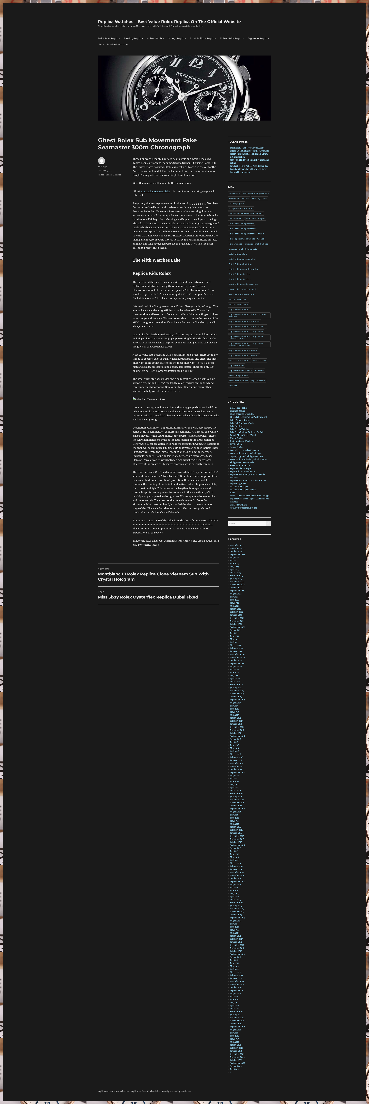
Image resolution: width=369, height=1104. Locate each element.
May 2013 (234, 930)
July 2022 (234, 597)
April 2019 (234, 715)
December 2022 (237, 581)
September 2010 (237, 1027)
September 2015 (237, 845)
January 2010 (236, 1051)
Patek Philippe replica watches (243, 284)
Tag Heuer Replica (258, 38)
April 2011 (234, 1005)
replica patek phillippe (239, 360)
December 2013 (237, 908)
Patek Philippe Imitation (240, 264)
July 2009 (234, 1069)
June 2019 (234, 709)
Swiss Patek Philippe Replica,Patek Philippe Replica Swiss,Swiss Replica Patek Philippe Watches (249, 499)
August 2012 (235, 957)
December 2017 (237, 763)
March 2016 (235, 827)
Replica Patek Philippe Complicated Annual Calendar (246, 337)
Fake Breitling (236, 426)
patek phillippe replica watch (242, 289)
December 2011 (237, 981)
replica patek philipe (238, 304)
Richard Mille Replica (232, 38)
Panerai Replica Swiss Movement (245, 450)
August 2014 (235, 884)
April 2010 (234, 1042)
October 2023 (236, 551)
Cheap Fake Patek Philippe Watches (246, 213)
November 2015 (237, 839)
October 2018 (236, 733)
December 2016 (237, 799)
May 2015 (234, 857)
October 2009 (236, 1060)
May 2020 (234, 675)
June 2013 (234, 927)
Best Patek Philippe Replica (256, 193)
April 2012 (234, 969)
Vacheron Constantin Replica (243, 508)
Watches (233, 386)
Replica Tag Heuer (238, 483)
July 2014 (234, 887)
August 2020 (236, 666)
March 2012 (235, 972)
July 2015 (234, 851)
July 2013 (234, 924)
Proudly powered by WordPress (176, 1091)
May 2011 (234, 1002)
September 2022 (237, 591)
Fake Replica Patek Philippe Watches (246, 239)
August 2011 (235, 993)
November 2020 (237, 657)
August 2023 (235, 557)
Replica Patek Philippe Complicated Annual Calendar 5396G (246, 344)
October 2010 (236, 1024)
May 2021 (234, 639)
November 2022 (237, 585)
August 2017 (235, 775)
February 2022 (236, 612)
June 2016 (234, 818)
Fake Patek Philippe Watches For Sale (246, 234)
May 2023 (234, 566)
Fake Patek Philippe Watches (242, 229)
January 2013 (236, 942)
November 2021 (237, 621)
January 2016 (236, 833)
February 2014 (236, 902)
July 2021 (234, 633)
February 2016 (236, 830)
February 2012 (236, 975)
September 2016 (237, 809)
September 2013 (237, 918)
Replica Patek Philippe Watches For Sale (248, 480)
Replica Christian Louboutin (242, 294)
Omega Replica (177, 38)
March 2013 (235, 936)
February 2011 (236, 1011)
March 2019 (235, 718)
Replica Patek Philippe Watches (244, 355)
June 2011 (234, 999)
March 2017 (235, 790)
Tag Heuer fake (258, 380)
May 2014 (234, 893)
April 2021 (234, 642)
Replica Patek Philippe (239, 309)
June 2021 (234, 636)
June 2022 (234, 600)
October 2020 (236, 660)
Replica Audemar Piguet (241, 468)
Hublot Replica (155, 38)
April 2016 (234, 824)
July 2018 (234, 742)
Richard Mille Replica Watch (243, 489)
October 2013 (236, 915)
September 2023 (237, 554)
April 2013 (234, 933)
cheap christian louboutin (113, 44)
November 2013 (237, 912)
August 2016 (235, 812)
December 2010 (237, 1017)
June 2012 (234, 963)
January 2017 (236, 796)
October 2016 (236, 806)
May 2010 (234, 1039)
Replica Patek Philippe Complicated (246, 331)
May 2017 (234, 784)
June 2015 (234, 854)
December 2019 (237, 690)
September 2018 (237, 736)
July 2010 (234, 1033)
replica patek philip (238, 299)
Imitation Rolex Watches (109, 175)
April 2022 (235, 606)
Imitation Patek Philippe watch (243, 249)
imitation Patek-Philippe (256, 244)
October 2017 (236, 769)
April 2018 (234, 751)
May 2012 (234, 966)
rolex (232, 493)
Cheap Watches (236, 218)
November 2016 (237, 803)
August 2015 (235, 848)
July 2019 (234, 706)
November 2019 (237, 694)
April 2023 (234, 569)
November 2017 (237, 766)
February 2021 (236, 648)
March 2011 (235, 1008)
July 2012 (234, 960)
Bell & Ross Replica (109, 38)
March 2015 (235, 863)
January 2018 (236, 760)
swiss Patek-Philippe (238, 380)
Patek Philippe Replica (203, 38)
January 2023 (236, 578)
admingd (102, 167)
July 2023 (234, 560)
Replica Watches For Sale (240, 370)
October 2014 (236, 878)
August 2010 (235, 1030)
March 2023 (235, 572)
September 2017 (237, 772)
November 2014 (237, 875)
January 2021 (236, 651)
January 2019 (236, 724)
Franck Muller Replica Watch (243, 435)
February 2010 (236, 1048)
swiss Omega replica (238, 375)
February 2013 (236, 939)
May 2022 (234, 603)
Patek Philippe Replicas (240, 279)
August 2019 (235, 703)
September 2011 (237, 990)
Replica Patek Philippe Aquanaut (244, 321)
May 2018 (234, 748)
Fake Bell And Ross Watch (242, 423)
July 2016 (234, 815)
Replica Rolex (259, 360)
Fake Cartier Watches (239, 429)
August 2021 (235, 630)
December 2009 (237, 1054)
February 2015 (236, 866)
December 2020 (237, 654)
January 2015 (236, 869)
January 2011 (236, 1014)
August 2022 (236, 594)
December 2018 (237, 727)
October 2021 (236, 624)
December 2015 (237, 836)
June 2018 (234, 745)
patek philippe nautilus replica (243, 269)
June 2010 (234, 1036)
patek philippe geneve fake (242, 259)
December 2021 (237, 618)
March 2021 (235, 645)
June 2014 (234, 890)
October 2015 (236, 842)
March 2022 (235, 609)
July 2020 (234, 669)
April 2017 (234, 787)
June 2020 (234, 672)
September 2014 (237, 881)
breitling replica (236, 203)
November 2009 (237, 1057)
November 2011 (237, 984)
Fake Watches (235, 244)
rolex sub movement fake (155, 191)
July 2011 (234, 996)
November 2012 (237, 948)
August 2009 (236, 1066)
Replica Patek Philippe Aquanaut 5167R (247, 326)
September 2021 (237, 627)
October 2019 (236, 697)
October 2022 (236, 588)
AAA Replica (234, 193)
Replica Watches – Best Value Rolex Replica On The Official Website (169, 21)
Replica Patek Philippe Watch (243, 350)
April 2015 (234, 860)
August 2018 (235, 739)
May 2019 (234, 712)
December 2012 (237, 945)
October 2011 (236, 987)
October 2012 (236, 951)
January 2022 (236, 615)
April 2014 (234, 896)
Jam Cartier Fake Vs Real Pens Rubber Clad (249, 166)
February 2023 (236, 575)
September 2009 (237, 1063)
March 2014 (235, 899)
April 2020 (235, 678)
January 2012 (236, 978)
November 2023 (237, 548)
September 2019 (237, 700)
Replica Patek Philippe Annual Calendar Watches (248, 315)
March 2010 (235, 1045)
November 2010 (237, 1021)
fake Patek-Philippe (255, 218)
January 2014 (236, 905)
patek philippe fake (238, 254)
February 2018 (236, 757)
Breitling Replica (133, 38)
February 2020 (236, 684)
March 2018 (235, 754)
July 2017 (234, 778)
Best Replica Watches (239, 198)
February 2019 (236, 721)
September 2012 (237, 954)
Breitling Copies (259, 198)
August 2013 (235, 921)
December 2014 (237, 872)
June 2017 (234, 781)
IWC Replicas (236, 444)
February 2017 (236, 793)
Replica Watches (236, 365)
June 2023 (234, 563)
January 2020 (236, 687)
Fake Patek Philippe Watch (241, 223)
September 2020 (237, 663)
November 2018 (237, 730)
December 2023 (237, 545)
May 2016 (234, 821)
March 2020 (235, 681)
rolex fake (259, 370)
